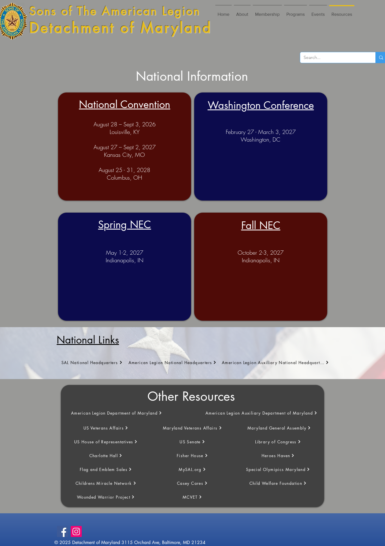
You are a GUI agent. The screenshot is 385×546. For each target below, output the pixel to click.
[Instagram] (76, 531)
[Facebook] (62, 531)
